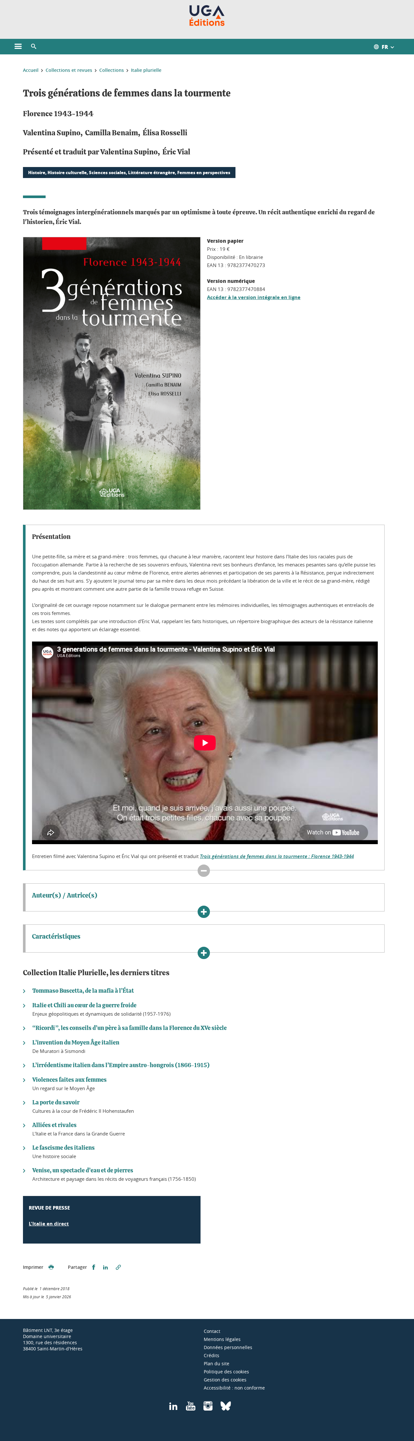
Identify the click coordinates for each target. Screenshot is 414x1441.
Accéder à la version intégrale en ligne (253, 297)
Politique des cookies (226, 1371)
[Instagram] (207, 1408)
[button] (33, 46)
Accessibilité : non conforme (234, 1388)
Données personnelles (228, 1347)
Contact (212, 1331)
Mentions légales (222, 1339)
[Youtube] (190, 1408)
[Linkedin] (173, 1408)
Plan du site (216, 1363)
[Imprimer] (51, 1267)
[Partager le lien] (118, 1267)
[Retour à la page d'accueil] (207, 15)
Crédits (211, 1355)
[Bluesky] (226, 1408)
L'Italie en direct (49, 1223)
